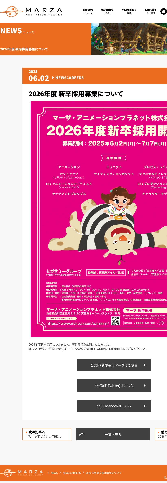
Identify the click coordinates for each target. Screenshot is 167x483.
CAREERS (75, 472)
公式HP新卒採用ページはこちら (114, 365)
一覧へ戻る (113, 434)
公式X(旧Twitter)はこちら (114, 385)
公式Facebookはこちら (114, 405)
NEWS (54, 472)
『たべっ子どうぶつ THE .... (43, 433)
